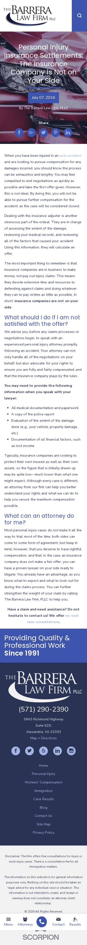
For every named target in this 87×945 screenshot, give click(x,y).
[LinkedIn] (57, 751)
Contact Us (43, 815)
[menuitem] (41, 921)
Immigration (44, 790)
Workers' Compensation (43, 782)
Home (43, 765)
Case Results (43, 799)
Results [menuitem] (75, 924)
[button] (79, 16)
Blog (43, 807)
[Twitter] (29, 751)
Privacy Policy (43, 832)
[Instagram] (71, 751)
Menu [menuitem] (8, 924)
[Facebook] (15, 751)
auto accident (70, 155)
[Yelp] (43, 751)
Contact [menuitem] (58, 924)
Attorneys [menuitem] (25, 924)
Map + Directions (43, 738)
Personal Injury (43, 773)
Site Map (44, 824)
